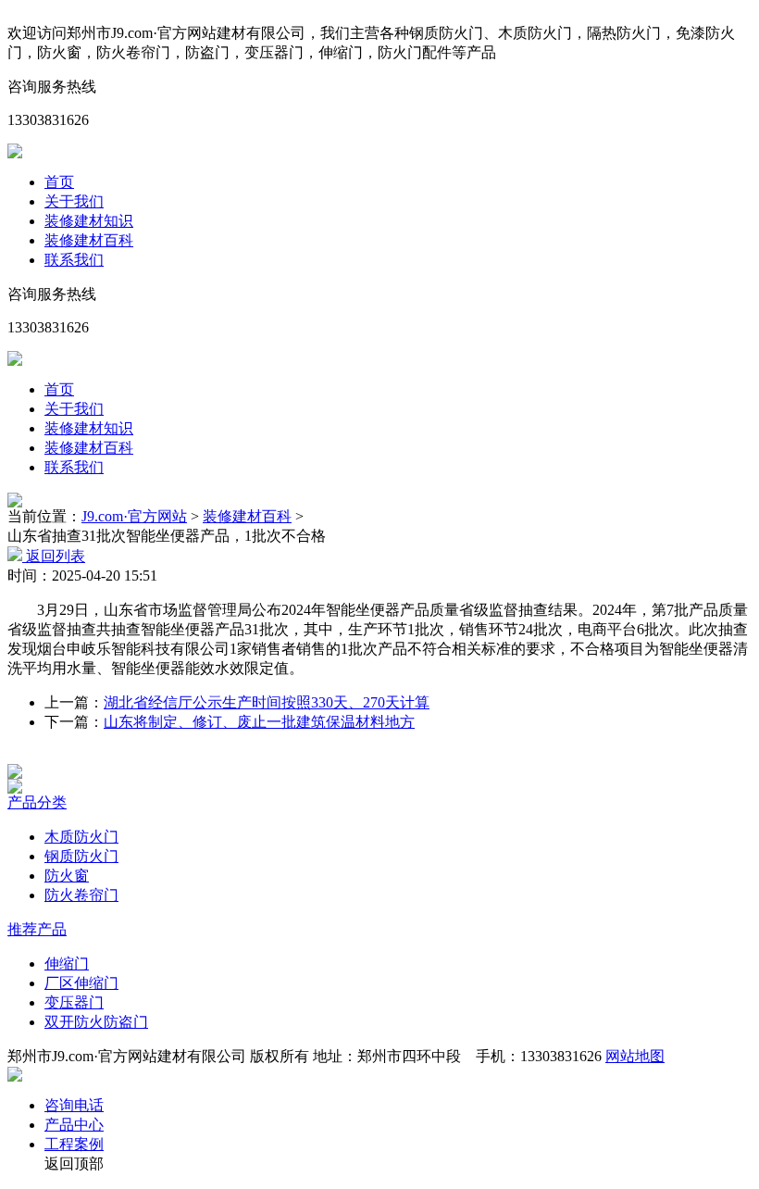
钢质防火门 (81, 856)
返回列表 (53, 556)
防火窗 (66, 875)
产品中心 (74, 1125)
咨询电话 (74, 1105)
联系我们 (74, 260)
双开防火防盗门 (96, 1022)
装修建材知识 (88, 221)
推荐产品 (37, 929)
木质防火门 (81, 837)
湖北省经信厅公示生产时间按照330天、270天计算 (266, 702)
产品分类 (37, 802)
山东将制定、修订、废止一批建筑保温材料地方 (259, 722)
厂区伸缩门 (81, 983)
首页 (59, 182)
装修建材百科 (88, 240)
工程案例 (74, 1144)
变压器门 (74, 1002)
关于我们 (74, 201)
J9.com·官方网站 (134, 516)
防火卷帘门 (81, 895)
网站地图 (635, 1056)
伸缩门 (66, 963)
